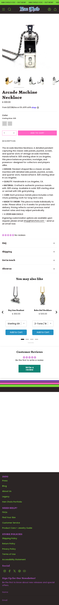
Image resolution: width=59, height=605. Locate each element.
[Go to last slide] (2, 312)
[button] (8, 235)
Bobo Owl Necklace (43, 310)
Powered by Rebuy (29, 342)
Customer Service (11, 522)
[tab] (22, 339)
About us (7, 268)
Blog (4, 486)
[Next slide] (56, 312)
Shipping (7, 251)
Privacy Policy (9, 549)
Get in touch (8, 260)
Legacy (5, 496)
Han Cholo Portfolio (12, 501)
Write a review (30, 368)
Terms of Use (9, 554)
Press (5, 480)
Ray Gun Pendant (16, 310)
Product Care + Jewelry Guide (17, 528)
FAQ (4, 243)
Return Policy (8, 543)
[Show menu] (3, 9)
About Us (6, 491)
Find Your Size (9, 517)
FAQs (4, 512)
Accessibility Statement (14, 559)
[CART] (55, 9)
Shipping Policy (9, 538)
